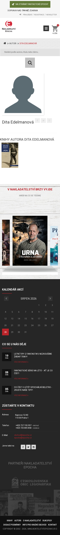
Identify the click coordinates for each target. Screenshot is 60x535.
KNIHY (10, 520)
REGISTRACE (39, 15)
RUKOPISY (47, 520)
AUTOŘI (12, 43)
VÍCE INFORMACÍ (20, 362)
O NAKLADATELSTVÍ (32, 520)
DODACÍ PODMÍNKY (12, 525)
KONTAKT (52, 525)
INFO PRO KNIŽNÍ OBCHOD (34, 525)
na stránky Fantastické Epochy (32, 4)
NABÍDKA (46, 28)
